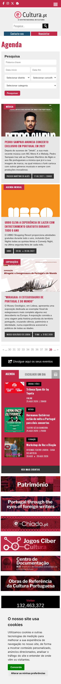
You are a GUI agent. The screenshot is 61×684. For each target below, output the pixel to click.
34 (27, 349)
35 (32, 349)
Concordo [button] (16, 667)
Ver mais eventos (30, 469)
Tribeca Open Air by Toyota (37, 391)
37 (41, 349)
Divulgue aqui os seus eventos (32, 361)
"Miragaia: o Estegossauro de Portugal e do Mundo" (24, 299)
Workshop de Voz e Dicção (41, 445)
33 (23, 349)
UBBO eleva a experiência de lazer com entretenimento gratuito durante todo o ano (29, 226)
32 (18, 349)
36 (36, 349)
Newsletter (44, 34)
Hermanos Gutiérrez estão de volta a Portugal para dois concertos (40, 419)
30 (9, 349)
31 (14, 349)
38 (46, 349)
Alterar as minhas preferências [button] (28, 673)
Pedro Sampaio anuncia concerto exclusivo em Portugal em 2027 (26, 144)
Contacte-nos (17, 34)
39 (50, 349)
